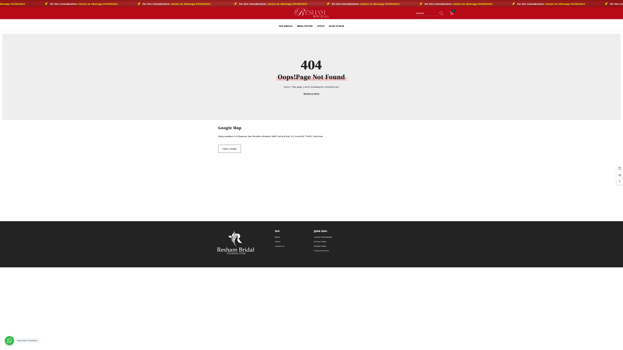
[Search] (430, 13)
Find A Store (230, 149)
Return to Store (311, 93)
